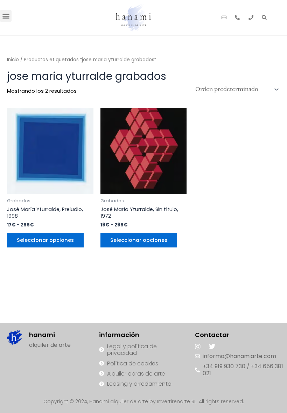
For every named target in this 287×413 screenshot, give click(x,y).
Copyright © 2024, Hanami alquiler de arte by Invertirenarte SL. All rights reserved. (143, 401)
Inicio (13, 59)
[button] (6, 16)
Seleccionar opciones (45, 240)
